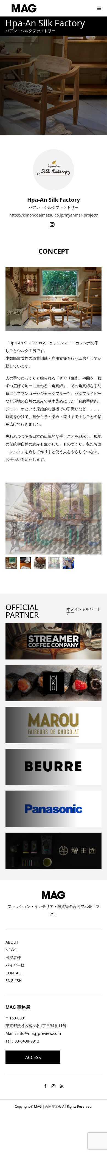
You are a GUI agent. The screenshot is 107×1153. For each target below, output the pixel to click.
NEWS (10, 949)
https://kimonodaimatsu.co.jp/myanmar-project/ (53, 215)
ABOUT (11, 942)
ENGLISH (13, 980)
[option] (53, 519)
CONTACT (14, 972)
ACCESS (33, 1057)
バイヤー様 (15, 965)
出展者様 (13, 957)
